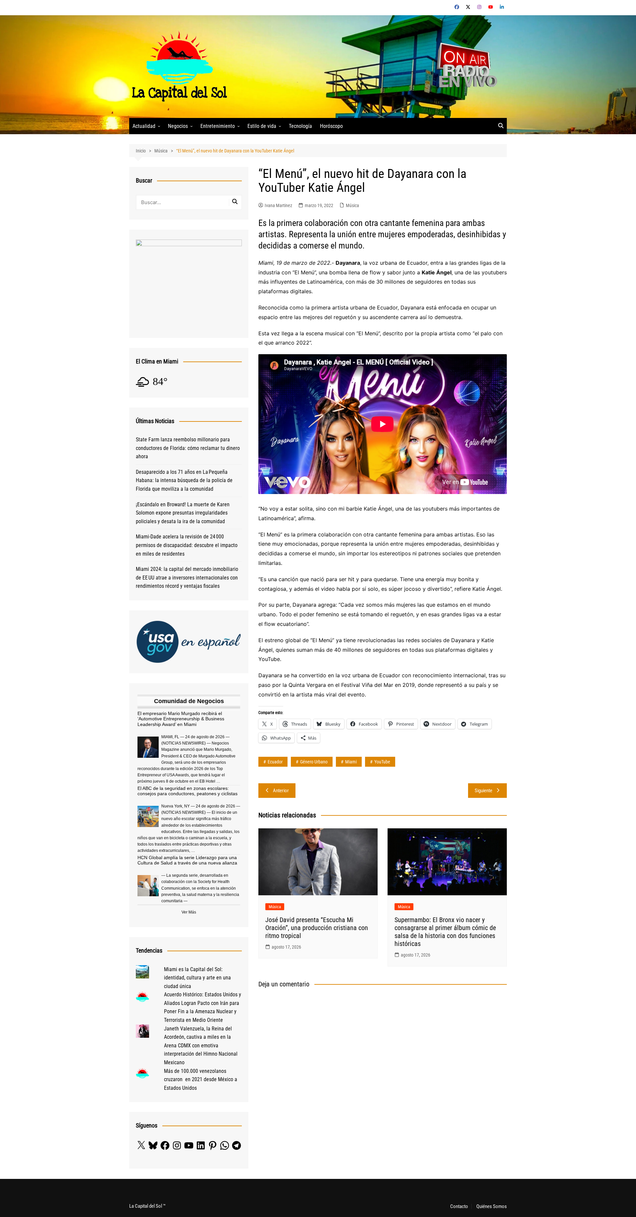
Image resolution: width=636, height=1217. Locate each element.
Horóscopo (331, 126)
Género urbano (314, 761)
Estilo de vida (261, 126)
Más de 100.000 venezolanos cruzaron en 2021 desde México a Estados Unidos (200, 1079)
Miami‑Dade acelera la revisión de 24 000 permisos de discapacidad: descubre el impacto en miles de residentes (187, 545)
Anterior (281, 791)
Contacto (459, 1206)
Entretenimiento (217, 126)
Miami (351, 761)
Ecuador (275, 761)
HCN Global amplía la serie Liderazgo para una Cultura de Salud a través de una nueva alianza (187, 860)
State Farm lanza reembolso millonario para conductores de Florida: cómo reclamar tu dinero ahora (188, 448)
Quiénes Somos (491, 1206)
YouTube (382, 761)
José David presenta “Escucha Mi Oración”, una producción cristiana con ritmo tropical (316, 928)
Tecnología (300, 126)
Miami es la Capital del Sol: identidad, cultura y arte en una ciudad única (197, 977)
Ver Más (189, 912)
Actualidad (143, 126)
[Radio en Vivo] (464, 66)
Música (352, 205)
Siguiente (483, 791)
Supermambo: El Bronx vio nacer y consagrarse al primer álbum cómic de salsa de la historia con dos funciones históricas (445, 932)
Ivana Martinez (278, 205)
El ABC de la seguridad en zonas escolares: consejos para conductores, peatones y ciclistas (187, 791)
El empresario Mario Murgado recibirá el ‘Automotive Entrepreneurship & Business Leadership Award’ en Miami (180, 719)
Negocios (178, 126)
